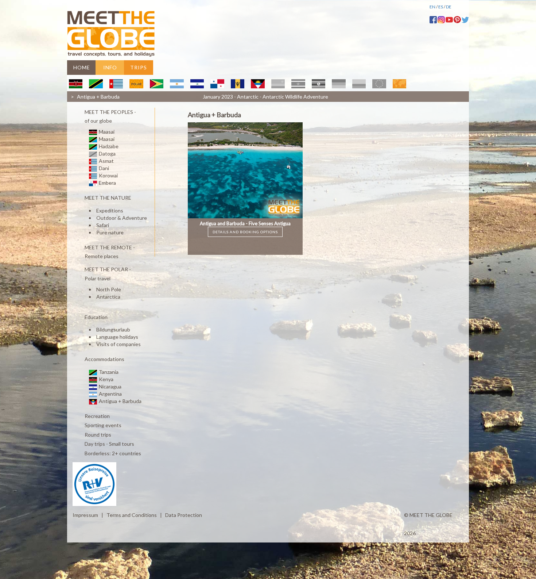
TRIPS (138, 67)
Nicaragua (109, 386)
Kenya (105, 379)
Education (95, 317)
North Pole (108, 289)
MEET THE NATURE (107, 198)
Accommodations (103, 359)
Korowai (108, 175)
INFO (110, 67)
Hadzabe (108, 146)
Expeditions (109, 210)
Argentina (110, 394)
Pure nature (110, 232)
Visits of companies (118, 344)
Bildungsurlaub (113, 329)
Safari (102, 225)
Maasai (106, 132)
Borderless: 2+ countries (112, 453)
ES (440, 6)
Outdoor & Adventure (121, 218)
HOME (81, 67)
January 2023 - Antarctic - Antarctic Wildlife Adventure (265, 96)
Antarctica (108, 297)
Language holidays (117, 337)
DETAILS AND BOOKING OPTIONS (245, 232)
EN (432, 6)
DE (448, 6)
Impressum (85, 515)
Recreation (96, 416)
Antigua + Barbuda (119, 401)
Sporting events (102, 425)
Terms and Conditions (131, 515)
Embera (107, 183)
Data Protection (183, 515)
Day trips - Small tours (108, 444)
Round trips (97, 435)
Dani (103, 168)
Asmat (106, 161)
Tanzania (108, 372)
